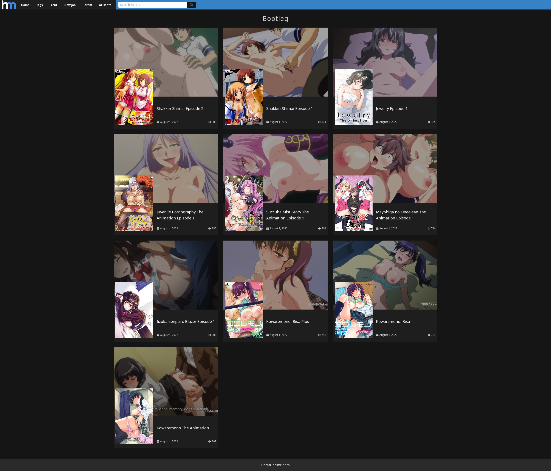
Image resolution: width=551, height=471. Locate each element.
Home (25, 5)
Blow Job (70, 5)
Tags (39, 5)
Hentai (266, 465)
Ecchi (53, 5)
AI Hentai (105, 5)
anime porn (281, 465)
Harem (87, 5)
